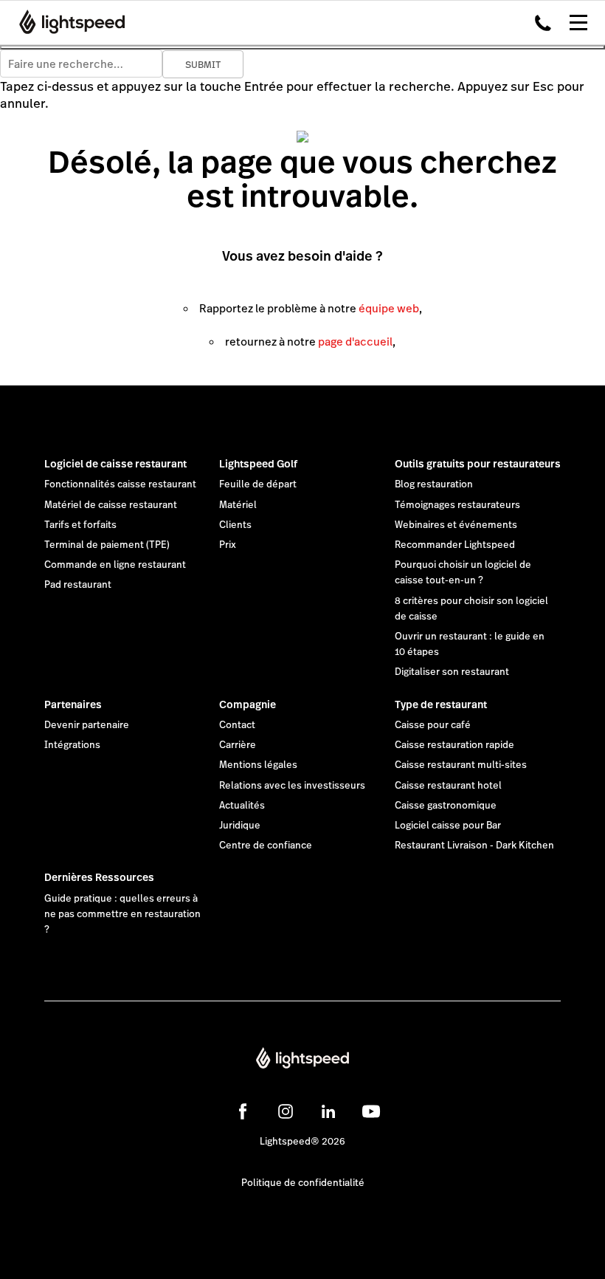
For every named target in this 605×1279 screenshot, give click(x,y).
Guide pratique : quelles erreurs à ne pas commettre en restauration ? (122, 914)
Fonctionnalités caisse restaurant (120, 484)
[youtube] (371, 1111)
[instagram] (285, 1111)
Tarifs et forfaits (80, 525)
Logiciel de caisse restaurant (115, 463)
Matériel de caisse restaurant (110, 505)
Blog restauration (434, 484)
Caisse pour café (433, 725)
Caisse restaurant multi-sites (461, 765)
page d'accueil (355, 341)
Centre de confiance (265, 845)
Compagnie (247, 704)
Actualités (242, 805)
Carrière (237, 745)
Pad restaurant (77, 585)
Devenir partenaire (86, 725)
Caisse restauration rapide (454, 745)
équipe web (389, 308)
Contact (237, 725)
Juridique (239, 825)
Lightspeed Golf (258, 463)
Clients (235, 525)
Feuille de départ (258, 484)
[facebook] (242, 1111)
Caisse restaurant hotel (448, 785)
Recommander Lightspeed (455, 545)
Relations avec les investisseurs (292, 785)
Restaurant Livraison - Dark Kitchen (474, 845)
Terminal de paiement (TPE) (107, 545)
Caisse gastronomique (446, 805)
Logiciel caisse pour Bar (448, 825)
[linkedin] (328, 1111)
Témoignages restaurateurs (457, 505)
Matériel (238, 505)
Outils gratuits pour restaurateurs (478, 463)
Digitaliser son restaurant (452, 672)
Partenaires (73, 704)
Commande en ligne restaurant (115, 565)
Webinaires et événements (456, 525)
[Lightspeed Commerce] (67, 22)
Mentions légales (258, 765)
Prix (227, 545)
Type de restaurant (441, 704)
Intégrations (72, 745)
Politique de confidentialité (302, 1183)
